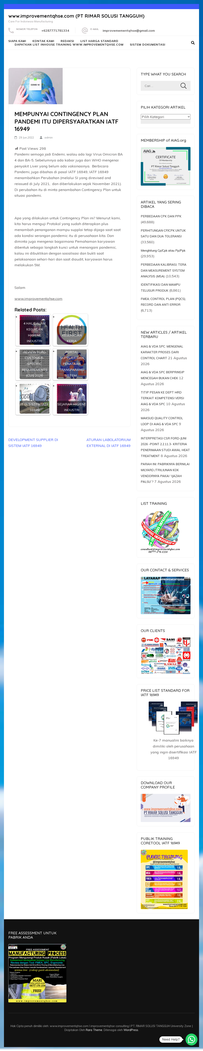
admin (48, 137)
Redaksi (67, 41)
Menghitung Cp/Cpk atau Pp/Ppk (163, 250)
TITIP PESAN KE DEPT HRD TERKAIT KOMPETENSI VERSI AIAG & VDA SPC (162, 398)
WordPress (131, 1030)
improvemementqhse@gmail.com (129, 30)
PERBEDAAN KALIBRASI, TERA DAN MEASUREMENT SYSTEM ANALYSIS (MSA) (163, 270)
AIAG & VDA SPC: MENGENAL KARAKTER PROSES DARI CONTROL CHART (162, 352)
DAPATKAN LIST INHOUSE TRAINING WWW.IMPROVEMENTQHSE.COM (69, 44)
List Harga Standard (99, 41)
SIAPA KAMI (17, 41)
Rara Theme (94, 1030)
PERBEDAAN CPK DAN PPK (161, 216)
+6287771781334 (55, 30)
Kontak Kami (43, 41)
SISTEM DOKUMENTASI (147, 44)
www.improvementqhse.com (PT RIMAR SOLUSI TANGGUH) (76, 16)
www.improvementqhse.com (38, 298)
